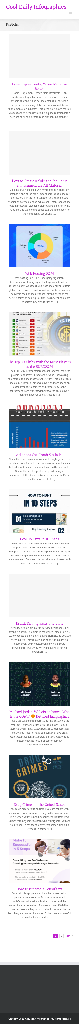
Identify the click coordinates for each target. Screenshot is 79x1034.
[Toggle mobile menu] (71, 12)
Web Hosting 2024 (39, 273)
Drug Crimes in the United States (39, 804)
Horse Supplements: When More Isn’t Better (40, 86)
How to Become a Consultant (39, 889)
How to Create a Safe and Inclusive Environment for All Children (39, 183)
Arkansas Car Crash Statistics (39, 455)
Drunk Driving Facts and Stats (39, 623)
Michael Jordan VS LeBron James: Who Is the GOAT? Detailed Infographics (39, 714)
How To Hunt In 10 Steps (39, 539)
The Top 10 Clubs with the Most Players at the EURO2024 (39, 364)
